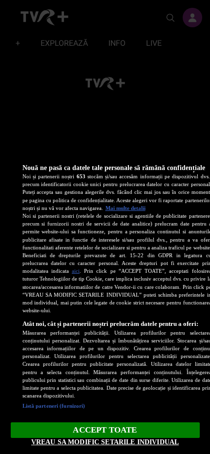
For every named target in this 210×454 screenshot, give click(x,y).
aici (76, 271)
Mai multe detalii (125, 208)
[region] (105, 301)
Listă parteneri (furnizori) (53, 406)
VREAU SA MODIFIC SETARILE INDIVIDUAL (105, 442)
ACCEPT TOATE (105, 430)
